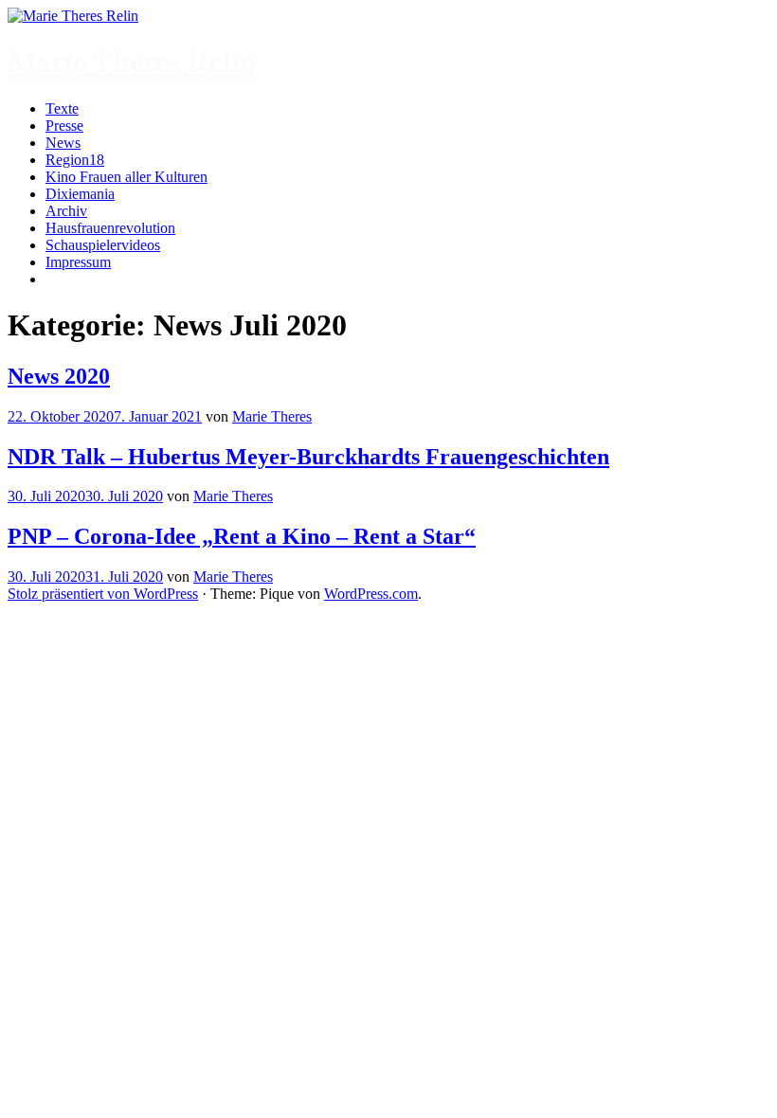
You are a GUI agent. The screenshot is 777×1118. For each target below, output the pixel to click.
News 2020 (59, 376)
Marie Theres (272, 416)
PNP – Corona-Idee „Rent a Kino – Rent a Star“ (242, 536)
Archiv (66, 211)
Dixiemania (80, 194)
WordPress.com (371, 594)
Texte (62, 108)
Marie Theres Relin (132, 62)
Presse (64, 125)
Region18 (74, 160)
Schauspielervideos (102, 245)
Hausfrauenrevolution (110, 228)
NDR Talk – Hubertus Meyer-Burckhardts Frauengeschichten (308, 456)
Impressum (78, 262)
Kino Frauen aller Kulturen (126, 177)
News (63, 143)
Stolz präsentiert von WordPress (103, 594)
